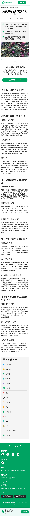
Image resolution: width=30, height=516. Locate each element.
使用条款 (12, 478)
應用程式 (22, 470)
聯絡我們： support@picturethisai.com (13, 488)
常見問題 (4, 485)
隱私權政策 (4, 478)
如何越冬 (12, 7)
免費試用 (22, 2)
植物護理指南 (4, 7)
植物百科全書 (5, 470)
